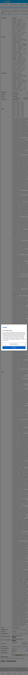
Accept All (14, 347)
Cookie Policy (22, 339)
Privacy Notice (5, 340)
